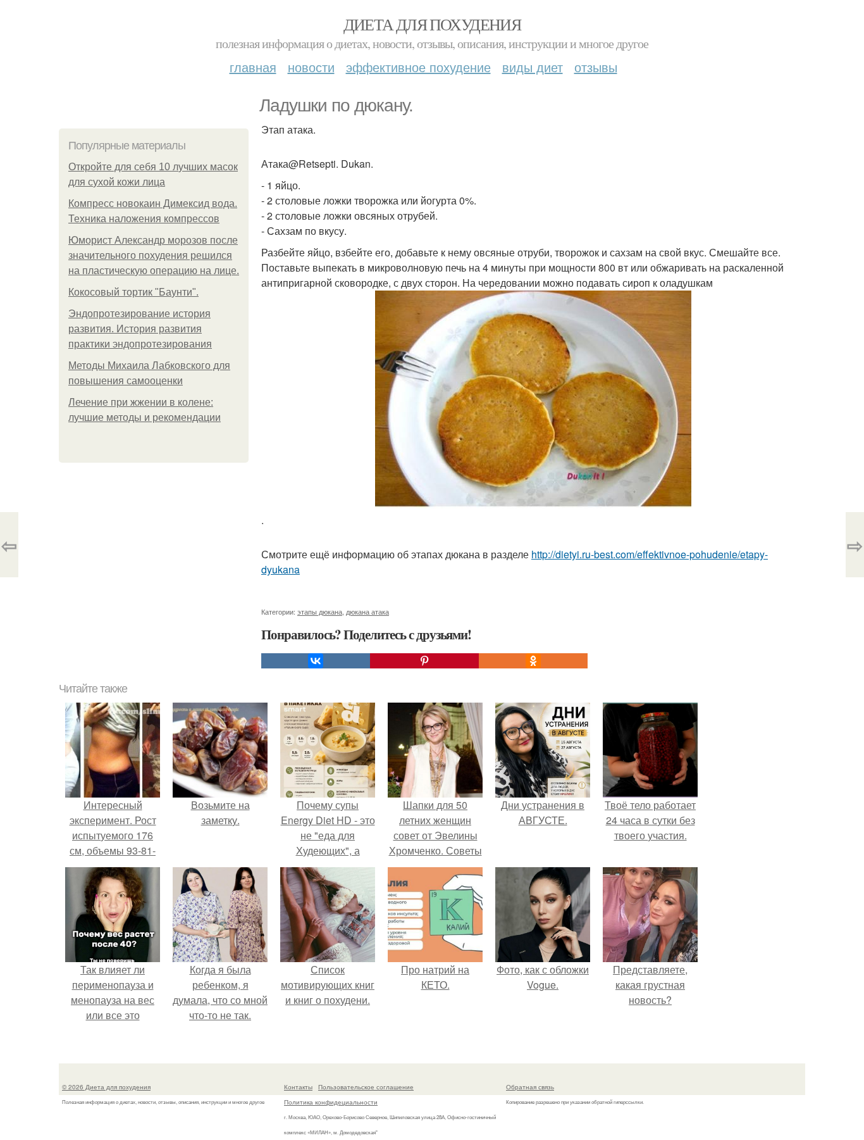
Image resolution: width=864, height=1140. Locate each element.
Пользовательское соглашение (366, 1086)
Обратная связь (530, 1086)
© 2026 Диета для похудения (106, 1086)
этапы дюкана (319, 611)
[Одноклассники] (533, 660)
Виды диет (532, 67)
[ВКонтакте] (315, 660)
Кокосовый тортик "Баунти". (133, 292)
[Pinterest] (424, 660)
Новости (311, 67)
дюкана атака (367, 611)
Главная (253, 67)
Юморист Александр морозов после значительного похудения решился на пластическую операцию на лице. (153, 255)
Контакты (298, 1086)
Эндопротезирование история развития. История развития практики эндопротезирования (140, 328)
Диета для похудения (432, 24)
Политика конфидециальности (331, 1102)
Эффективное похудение (418, 67)
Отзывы (595, 67)
